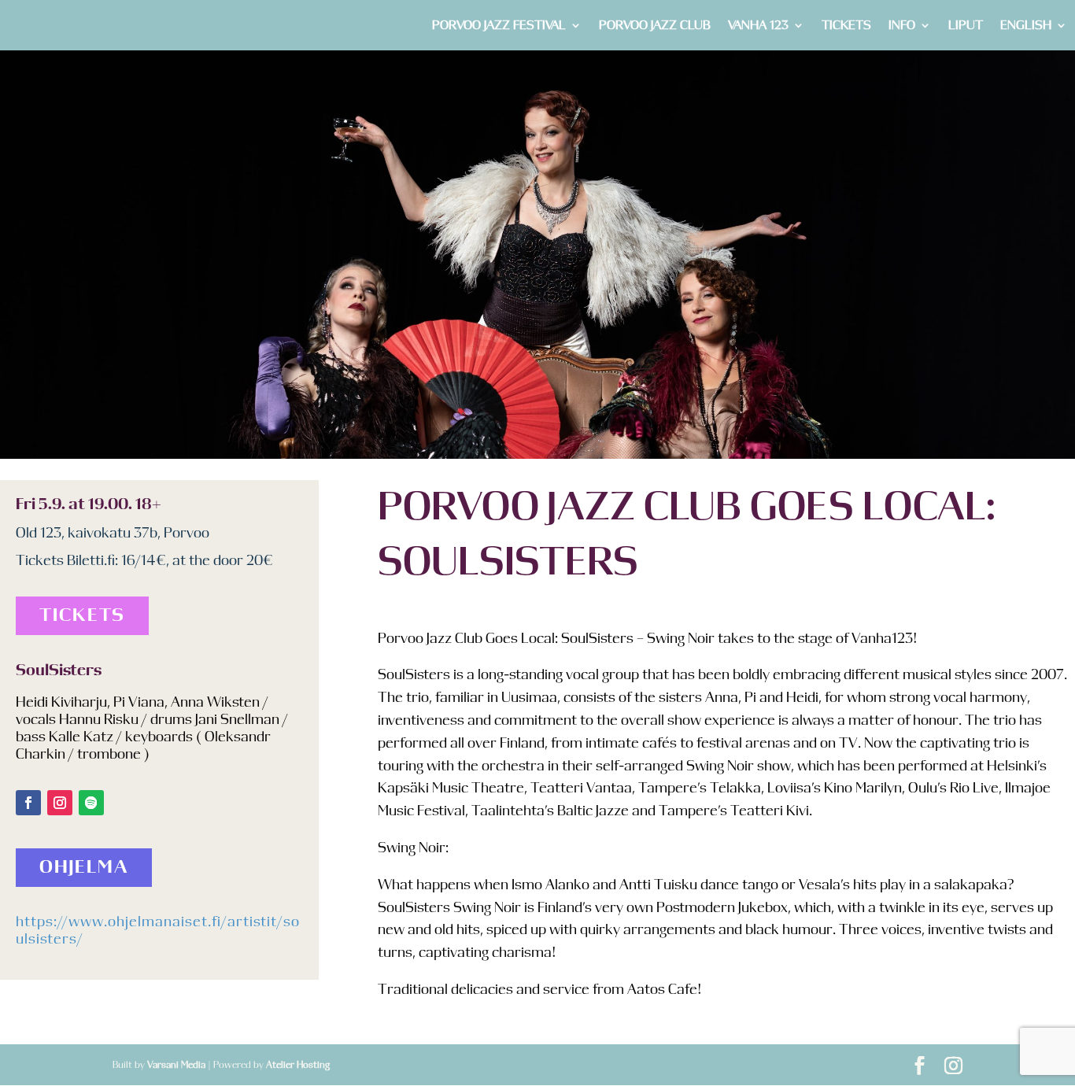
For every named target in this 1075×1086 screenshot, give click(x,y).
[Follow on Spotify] (91, 802)
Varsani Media (176, 1064)
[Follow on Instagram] (59, 802)
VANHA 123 (758, 25)
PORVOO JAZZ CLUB (655, 25)
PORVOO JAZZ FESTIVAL (499, 25)
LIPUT (965, 25)
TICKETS (846, 25)
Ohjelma (83, 868)
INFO (901, 25)
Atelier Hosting (298, 1064)
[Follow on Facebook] (28, 802)
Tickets (82, 616)
